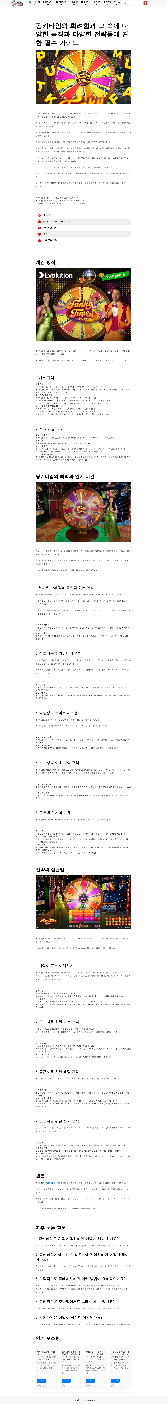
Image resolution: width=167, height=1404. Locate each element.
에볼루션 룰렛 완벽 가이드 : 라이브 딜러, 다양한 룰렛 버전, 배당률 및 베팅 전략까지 (120, 1355)
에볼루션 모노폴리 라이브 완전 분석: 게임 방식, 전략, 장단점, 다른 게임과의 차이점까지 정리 (95, 1357)
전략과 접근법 (49, 228)
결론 (45, 234)
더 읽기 (41, 1381)
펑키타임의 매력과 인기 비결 (56, 222)
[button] (34, 3)
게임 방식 (47, 215)
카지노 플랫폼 (59, 1245)
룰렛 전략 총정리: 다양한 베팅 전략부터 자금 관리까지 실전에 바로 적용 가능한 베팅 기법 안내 (71, 1357)
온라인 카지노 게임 (53, 1183)
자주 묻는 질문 (50, 240)
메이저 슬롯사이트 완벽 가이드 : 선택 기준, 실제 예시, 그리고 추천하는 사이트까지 (46, 1355)
